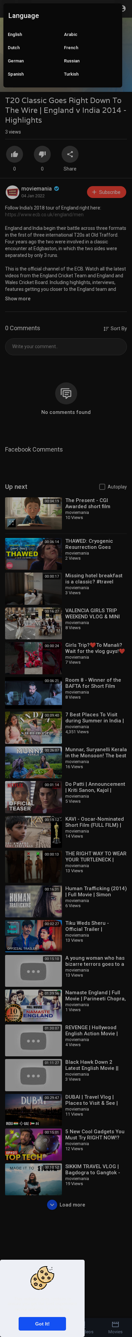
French (71, 47)
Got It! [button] (42, 1323)
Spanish (16, 74)
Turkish (71, 74)
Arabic (71, 34)
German (16, 60)
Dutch (14, 47)
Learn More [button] (58, 1309)
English (15, 34)
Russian (72, 60)
